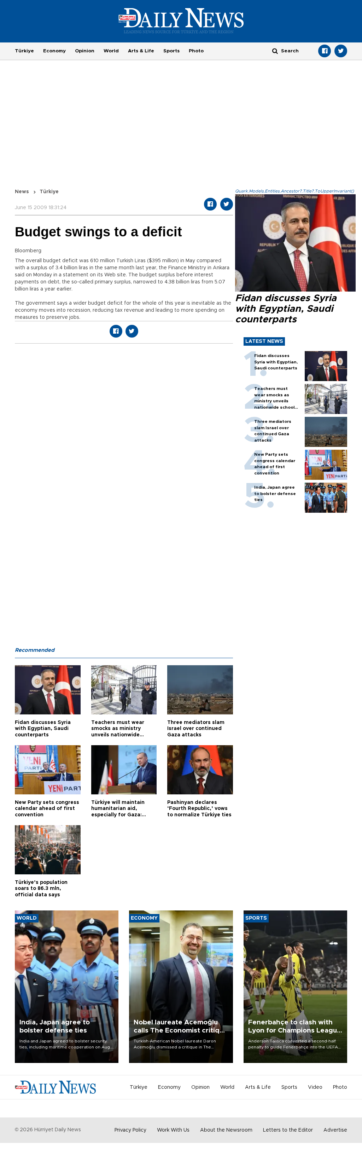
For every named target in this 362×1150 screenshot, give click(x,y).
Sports (171, 50)
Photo (196, 50)
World (111, 50)
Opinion (84, 50)
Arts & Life (141, 50)
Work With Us (173, 1130)
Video (315, 1087)
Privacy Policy (130, 1130)
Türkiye (24, 50)
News (22, 191)
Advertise (335, 1130)
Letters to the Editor (288, 1130)
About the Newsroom (226, 1130)
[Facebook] (324, 51)
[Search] (275, 51)
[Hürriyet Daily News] (181, 20)
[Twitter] (340, 51)
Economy (54, 50)
